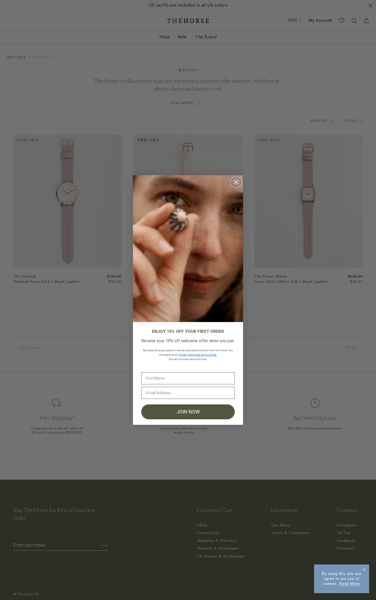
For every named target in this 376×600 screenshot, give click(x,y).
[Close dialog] (236, 182)
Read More (349, 583)
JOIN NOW (188, 412)
